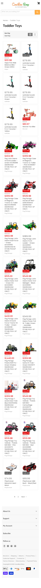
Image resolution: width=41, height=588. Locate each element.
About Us (6, 556)
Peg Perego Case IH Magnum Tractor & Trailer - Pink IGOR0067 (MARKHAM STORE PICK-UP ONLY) (29, 164)
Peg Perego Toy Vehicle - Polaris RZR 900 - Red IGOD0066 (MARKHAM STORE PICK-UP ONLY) (29, 447)
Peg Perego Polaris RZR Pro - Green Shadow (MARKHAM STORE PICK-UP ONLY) (11, 366)
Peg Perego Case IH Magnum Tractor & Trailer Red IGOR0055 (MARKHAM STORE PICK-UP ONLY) (11, 204)
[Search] (37, 12)
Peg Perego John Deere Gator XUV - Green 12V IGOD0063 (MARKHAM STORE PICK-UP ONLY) (11, 285)
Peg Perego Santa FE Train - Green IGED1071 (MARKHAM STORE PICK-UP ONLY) (29, 366)
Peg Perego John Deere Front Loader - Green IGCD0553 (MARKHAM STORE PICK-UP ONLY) (29, 245)
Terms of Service (8, 561)
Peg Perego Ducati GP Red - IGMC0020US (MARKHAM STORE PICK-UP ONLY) (29, 203)
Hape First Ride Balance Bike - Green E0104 (10, 65)
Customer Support (9, 558)
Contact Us (20, 558)
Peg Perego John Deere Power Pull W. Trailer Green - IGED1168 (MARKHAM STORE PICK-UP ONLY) (29, 325)
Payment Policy (32, 561)
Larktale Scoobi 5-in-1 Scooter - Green (11, 97)
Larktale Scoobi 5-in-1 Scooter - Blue (29, 65)
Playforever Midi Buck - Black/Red (29, 482)
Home (5, 20)
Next (23, 497)
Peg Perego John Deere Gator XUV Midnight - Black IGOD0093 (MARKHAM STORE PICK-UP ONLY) (29, 285)
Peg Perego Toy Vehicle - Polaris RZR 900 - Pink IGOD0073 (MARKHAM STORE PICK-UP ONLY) (11, 447)
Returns (21, 556)
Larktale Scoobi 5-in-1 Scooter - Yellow (11, 129)
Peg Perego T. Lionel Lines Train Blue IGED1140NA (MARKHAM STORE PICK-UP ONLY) (11, 404)
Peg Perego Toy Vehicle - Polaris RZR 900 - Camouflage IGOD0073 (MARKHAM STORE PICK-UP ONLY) (29, 406)
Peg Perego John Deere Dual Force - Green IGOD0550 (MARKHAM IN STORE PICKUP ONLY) (11, 244)
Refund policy (20, 561)
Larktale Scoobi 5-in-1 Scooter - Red (29, 97)
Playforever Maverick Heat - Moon (11, 483)
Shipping (14, 556)
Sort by (7, 33)
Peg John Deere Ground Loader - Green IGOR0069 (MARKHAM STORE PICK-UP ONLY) (11, 163)
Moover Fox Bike (29, 126)
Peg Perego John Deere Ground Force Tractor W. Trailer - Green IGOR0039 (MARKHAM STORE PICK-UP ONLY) (11, 326)
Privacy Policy (30, 556)
